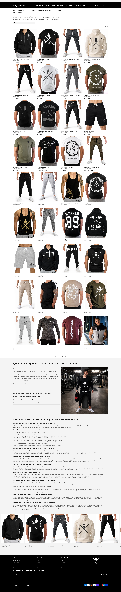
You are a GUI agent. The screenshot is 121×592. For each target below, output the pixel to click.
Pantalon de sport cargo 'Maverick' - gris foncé (70, 95)
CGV (14, 567)
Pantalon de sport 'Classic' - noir (20, 203)
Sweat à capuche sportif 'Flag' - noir (44, 275)
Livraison (39, 562)
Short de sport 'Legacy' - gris (19, 275)
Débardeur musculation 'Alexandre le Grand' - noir (71, 203)
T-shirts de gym (19, 434)
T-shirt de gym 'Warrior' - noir (43, 59)
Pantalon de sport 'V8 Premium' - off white (45, 203)
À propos (63, 560)
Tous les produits (64, 564)
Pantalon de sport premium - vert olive (92, 167)
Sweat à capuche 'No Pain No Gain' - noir (92, 239)
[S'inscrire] (34, 574)
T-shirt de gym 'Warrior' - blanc (43, 95)
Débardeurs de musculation (22, 440)
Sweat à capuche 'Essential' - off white (92, 59)
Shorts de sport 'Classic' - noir (90, 131)
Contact (38, 560)
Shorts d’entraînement (21, 441)
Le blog (62, 567)
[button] (47, 5)
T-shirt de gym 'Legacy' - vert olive (20, 167)
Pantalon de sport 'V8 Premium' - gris (44, 239)
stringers (31, 440)
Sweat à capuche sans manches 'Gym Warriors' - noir (95, 275)
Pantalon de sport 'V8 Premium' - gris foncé (70, 59)
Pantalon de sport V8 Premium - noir (20, 95)
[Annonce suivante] (107, 1)
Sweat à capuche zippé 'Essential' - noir (21, 59)
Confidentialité (16, 562)
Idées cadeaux (40, 567)
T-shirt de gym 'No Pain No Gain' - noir (45, 131)
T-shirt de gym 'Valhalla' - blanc (67, 167)
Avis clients (63, 562)
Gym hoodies (19, 437)
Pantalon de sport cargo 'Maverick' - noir (69, 131)
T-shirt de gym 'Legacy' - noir (43, 167)
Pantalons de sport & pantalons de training (25, 436)
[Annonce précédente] (13, 1)
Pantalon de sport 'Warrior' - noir (67, 275)
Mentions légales (17, 560)
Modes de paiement (17, 564)
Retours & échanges (41, 564)
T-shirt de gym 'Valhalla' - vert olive (91, 95)
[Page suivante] (69, 356)
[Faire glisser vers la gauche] (57, 552)
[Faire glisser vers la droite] (63, 552)
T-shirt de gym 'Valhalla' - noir (90, 203)
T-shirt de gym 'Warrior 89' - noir (67, 239)
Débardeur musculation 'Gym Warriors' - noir (22, 239)
